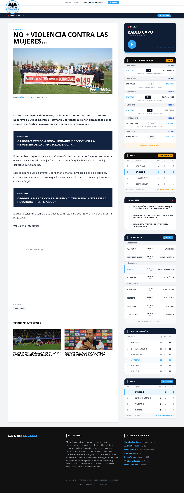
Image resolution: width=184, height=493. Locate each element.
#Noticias (19, 309)
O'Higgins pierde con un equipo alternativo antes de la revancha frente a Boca (62, 200)
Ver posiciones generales (164, 416)
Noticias (18, 29)
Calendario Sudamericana (164, 190)
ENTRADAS (113, 3)
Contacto (103, 485)
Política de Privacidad (86, 485)
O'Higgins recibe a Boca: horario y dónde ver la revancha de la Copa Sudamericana (56, 143)
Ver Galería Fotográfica (26, 225)
